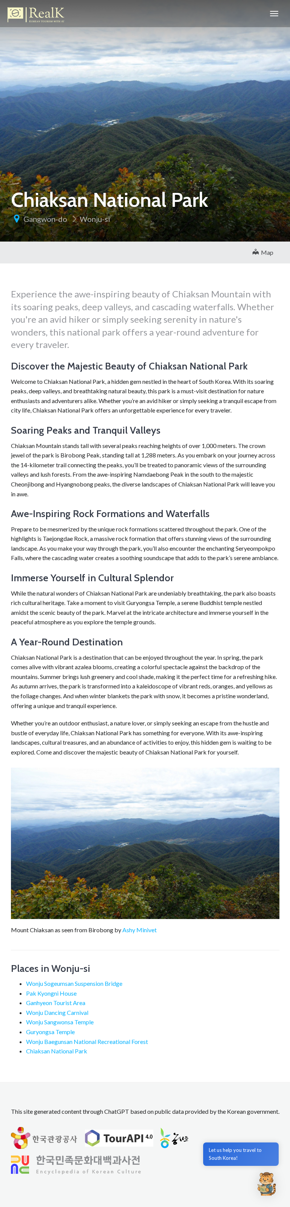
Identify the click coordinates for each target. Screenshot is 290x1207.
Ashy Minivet (139, 929)
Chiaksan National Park (56, 1051)
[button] (267, 1184)
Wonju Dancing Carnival (57, 1012)
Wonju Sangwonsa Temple (60, 1021)
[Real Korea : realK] (36, 13)
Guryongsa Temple (50, 1031)
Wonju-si (95, 218)
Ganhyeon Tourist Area (55, 1002)
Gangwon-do (45, 218)
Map (266, 252)
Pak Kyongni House (51, 993)
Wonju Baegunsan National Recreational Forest (87, 1041)
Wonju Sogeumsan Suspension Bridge (74, 983)
